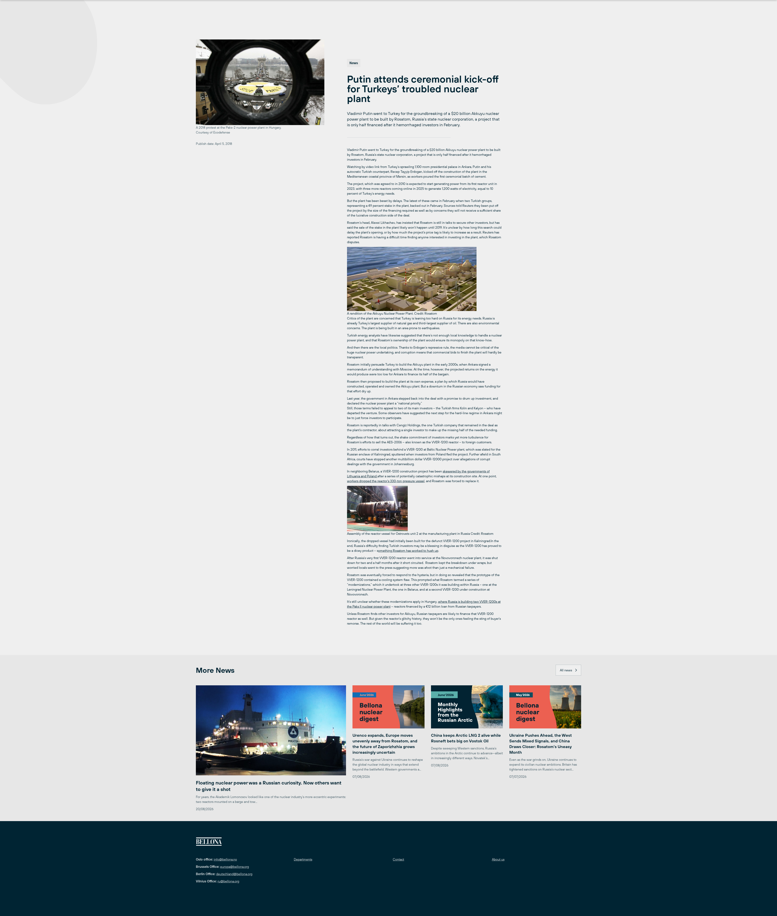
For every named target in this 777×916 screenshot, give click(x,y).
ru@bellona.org (228, 881)
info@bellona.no (225, 859)
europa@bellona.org (234, 866)
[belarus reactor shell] (424, 508)
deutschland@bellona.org (234, 874)
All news (566, 670)
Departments (303, 859)
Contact (398, 859)
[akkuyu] (424, 279)
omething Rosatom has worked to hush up (408, 550)
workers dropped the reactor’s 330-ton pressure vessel (386, 481)
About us (498, 859)
